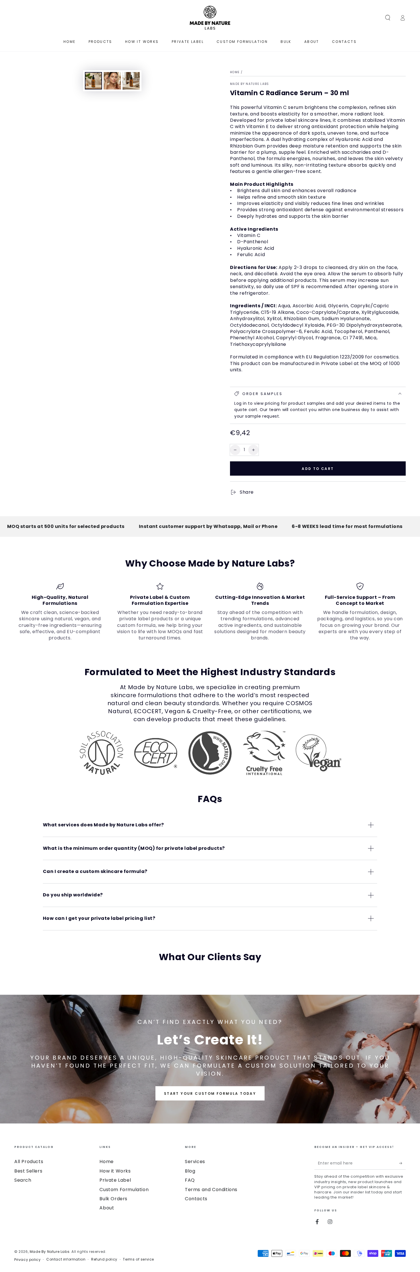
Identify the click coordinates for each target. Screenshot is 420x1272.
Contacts (196, 1198)
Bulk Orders (113, 1198)
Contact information (65, 1259)
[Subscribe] (402, 1163)
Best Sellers (28, 1171)
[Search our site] (387, 17)
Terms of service (138, 1259)
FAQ (190, 1180)
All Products (28, 1161)
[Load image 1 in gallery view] (93, 80)
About (106, 1208)
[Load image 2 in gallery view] (112, 80)
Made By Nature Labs (249, 84)
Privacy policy (27, 1259)
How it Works (115, 1171)
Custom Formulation (124, 1189)
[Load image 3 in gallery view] (131, 80)
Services (195, 1161)
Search (22, 1180)
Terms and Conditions (211, 1189)
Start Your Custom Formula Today (210, 1093)
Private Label (115, 1180)
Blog (190, 1171)
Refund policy (104, 1259)
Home (234, 72)
